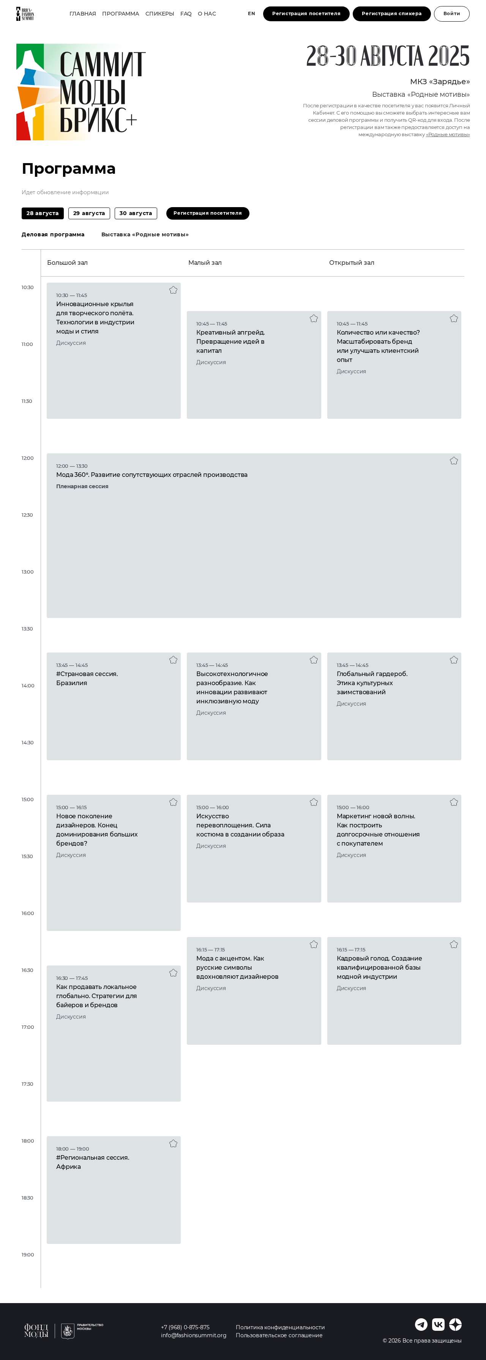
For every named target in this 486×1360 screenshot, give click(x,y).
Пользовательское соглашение (279, 1335)
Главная (82, 13)
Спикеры (159, 13)
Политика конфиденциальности (280, 1327)
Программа (120, 13)
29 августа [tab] (89, 213)
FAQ (186, 13)
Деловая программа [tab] (53, 234)
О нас (207, 13)
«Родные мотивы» (448, 134)
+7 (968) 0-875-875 (185, 1327)
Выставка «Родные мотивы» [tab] (145, 234)
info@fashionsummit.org (193, 1335)
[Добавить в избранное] (173, 290)
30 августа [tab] (136, 213)
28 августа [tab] (43, 213)
